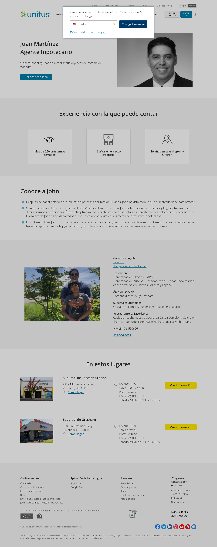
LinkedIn (118, 262)
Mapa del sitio (128, 498)
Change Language (133, 24)
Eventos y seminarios (31, 491)
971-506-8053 (122, 335)
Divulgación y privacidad (133, 494)
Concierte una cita (180, 490)
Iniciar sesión (172, 14)
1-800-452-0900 (179, 494)
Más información (181, 385)
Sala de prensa (128, 487)
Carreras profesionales (32, 487)
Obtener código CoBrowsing (133, 514)
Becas (23, 494)
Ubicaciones (112, 5)
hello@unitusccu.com (182, 498)
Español (192, 5)
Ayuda (155, 14)
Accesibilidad (127, 483)
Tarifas (131, 5)
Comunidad (26, 483)
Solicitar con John (36, 77)
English (183, 5)
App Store (76, 483)
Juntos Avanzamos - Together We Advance (41, 502)
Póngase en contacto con (129, 266)
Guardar (60, 14)
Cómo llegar (76, 392)
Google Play (77, 487)
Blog (145, 5)
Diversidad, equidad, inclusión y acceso (40, 498)
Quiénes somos (164, 5)
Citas (94, 5)
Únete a (186, 14)
